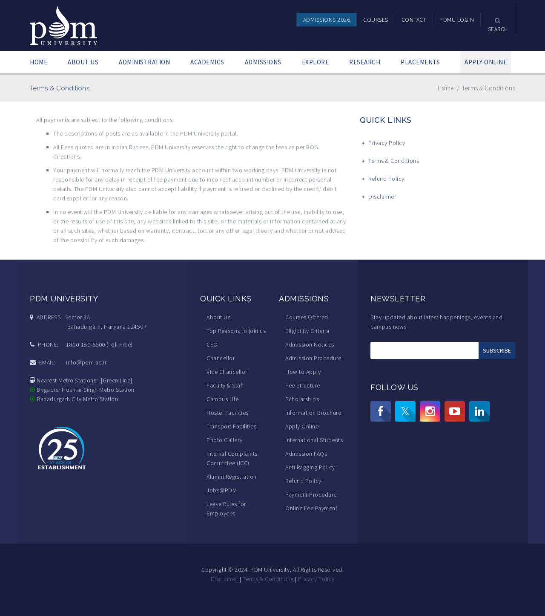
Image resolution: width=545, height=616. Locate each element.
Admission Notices (309, 344)
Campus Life (223, 399)
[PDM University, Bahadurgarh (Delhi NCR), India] (64, 25)
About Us (218, 317)
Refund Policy (386, 178)
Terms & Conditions (393, 161)
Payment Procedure (311, 494)
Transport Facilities (231, 426)
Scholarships (302, 399)
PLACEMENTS (420, 62)
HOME (38, 62)
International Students (314, 440)
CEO (212, 344)
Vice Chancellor (227, 372)
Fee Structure (302, 385)
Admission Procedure (313, 358)
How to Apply (303, 372)
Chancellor (221, 358)
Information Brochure (313, 412)
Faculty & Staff (225, 385)
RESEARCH (364, 62)
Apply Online (301, 426)
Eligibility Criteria (307, 331)
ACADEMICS (207, 62)
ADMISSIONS (263, 62)
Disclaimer (382, 196)
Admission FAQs (306, 453)
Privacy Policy (386, 143)
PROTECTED (283, 598)
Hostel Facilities (228, 412)
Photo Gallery (225, 440)
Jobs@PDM (222, 490)
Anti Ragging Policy (310, 467)
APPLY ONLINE (486, 62)
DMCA (256, 598)
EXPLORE (315, 62)
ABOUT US (83, 62)
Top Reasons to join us (236, 331)
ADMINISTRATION (144, 62)
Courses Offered (306, 317)
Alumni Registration (232, 476)
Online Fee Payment (311, 508)
